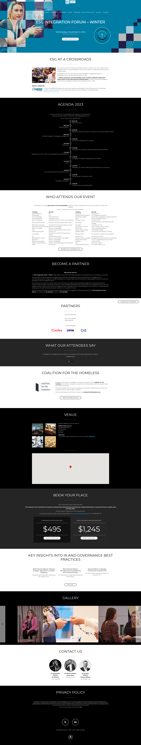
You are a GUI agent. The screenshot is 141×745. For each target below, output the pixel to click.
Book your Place (88, 12)
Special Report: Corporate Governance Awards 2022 (97, 570)
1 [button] (67, 361)
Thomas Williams (85, 677)
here (81, 707)
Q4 (83, 330)
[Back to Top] (70, 737)
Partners (77, 12)
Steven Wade (70, 675)
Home (34, 12)
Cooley (57, 330)
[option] (77, 356)
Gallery (98, 12)
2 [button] (69, 361)
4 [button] (72, 361)
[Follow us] (65, 722)
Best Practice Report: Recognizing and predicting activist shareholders (70, 570)
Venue (70, 12)
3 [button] (70, 361)
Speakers (54, 12)
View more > (70, 584)
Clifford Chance (70, 319)
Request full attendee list (70, 249)
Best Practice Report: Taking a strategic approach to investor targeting (44, 570)
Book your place (70, 39)
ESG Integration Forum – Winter (70, 5)
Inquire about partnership (128, 301)
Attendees (62, 12)
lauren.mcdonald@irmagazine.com (80, 116)
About (40, 12)
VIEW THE (71, 397)
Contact (106, 12)
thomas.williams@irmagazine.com (81, 513)
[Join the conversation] (75, 722)
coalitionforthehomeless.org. (92, 392)
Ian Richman (55, 677)
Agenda (46, 12)
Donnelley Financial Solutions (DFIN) (70, 330)
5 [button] (74, 361)
